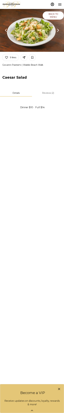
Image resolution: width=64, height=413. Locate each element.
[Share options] (24, 57)
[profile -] (52, 4)
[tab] (16, 93)
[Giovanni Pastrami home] (15, 4)
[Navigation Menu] (60, 4)
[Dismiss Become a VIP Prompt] (59, 389)
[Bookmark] (32, 57)
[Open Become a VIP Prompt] (32, 410)
